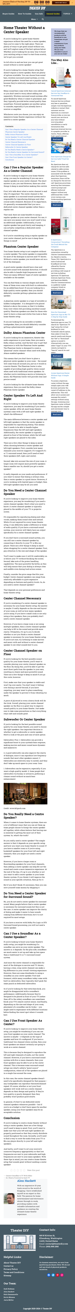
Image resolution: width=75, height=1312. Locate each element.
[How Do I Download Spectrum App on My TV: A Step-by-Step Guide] (61, 302)
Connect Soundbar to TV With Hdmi (19, 1176)
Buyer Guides (8, 14)
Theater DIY (37, 8)
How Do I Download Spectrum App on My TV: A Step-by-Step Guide (60, 314)
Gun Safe (39, 14)
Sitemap (7, 1275)
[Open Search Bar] (43, 19)
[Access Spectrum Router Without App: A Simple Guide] (61, 364)
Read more (57, 139)
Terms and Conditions (14, 1272)
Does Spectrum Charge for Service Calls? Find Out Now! (61, 159)
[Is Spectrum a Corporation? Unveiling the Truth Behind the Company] (61, 222)
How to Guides (24, 14)
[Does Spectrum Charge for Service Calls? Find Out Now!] (61, 148)
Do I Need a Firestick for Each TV (18, 1178)
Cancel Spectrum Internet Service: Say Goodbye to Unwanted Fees (61, 93)
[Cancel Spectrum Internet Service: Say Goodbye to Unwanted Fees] (61, 77)
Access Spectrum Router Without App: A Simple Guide (60, 375)
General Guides (53, 14)
